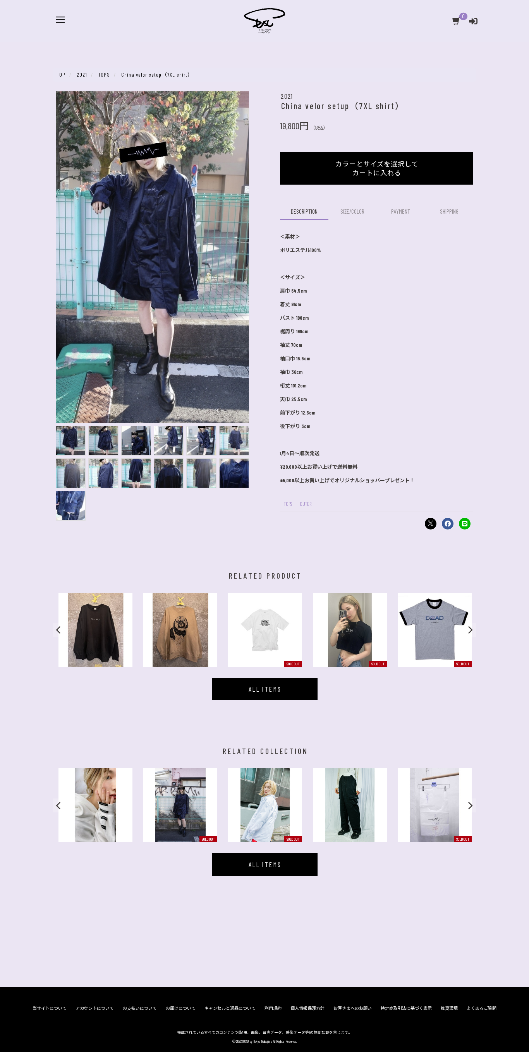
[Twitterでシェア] (430, 523)
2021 (287, 96)
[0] (456, 22)
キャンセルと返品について (230, 1008)
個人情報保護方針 (307, 1008)
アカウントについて (95, 1008)
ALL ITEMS (265, 689)
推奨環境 (449, 1008)
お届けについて (181, 1008)
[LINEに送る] (465, 523)
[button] (59, 630)
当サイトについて (50, 1008)
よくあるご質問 (481, 1008)
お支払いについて (140, 1008)
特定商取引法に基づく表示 (406, 1008)
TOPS (288, 504)
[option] (95, 630)
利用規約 (273, 1008)
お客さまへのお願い (352, 1008)
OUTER (305, 504)
